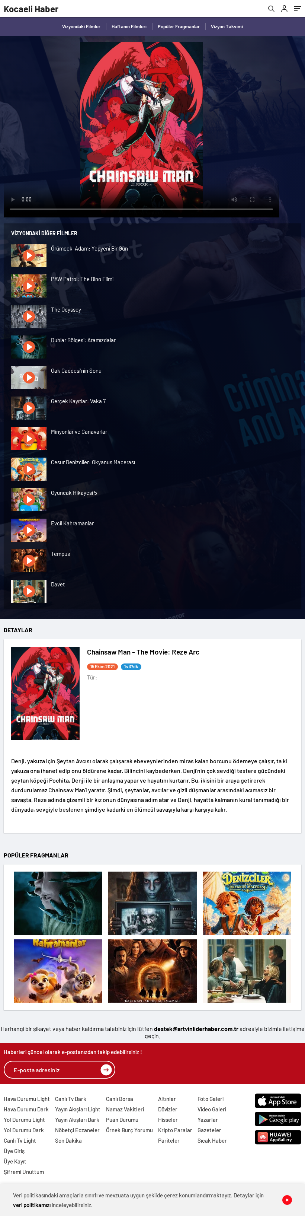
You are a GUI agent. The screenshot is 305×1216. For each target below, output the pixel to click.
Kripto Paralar (175, 1130)
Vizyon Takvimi (227, 26)
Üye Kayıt (15, 1161)
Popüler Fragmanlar (179, 26)
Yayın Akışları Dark (77, 1119)
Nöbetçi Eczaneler (77, 1130)
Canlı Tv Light (20, 1140)
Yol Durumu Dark (24, 1130)
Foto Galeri (211, 1098)
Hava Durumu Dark (26, 1109)
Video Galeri (212, 1109)
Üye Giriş (14, 1150)
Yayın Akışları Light (77, 1109)
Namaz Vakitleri (125, 1109)
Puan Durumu (122, 1119)
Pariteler (169, 1140)
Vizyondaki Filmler (81, 26)
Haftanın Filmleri (129, 26)
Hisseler (168, 1119)
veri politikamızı (32, 1204)
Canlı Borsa (119, 1098)
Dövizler (167, 1109)
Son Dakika (68, 1140)
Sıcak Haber (212, 1140)
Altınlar (167, 1098)
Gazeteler (209, 1130)
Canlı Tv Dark (70, 1098)
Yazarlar (208, 1119)
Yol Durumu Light (24, 1119)
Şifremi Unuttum (24, 1171)
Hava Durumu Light (27, 1098)
